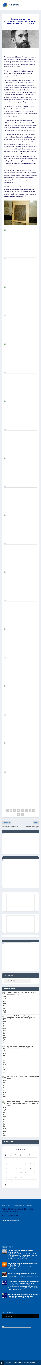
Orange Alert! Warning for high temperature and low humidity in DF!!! (21, 1017)
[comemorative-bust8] (20, 601)
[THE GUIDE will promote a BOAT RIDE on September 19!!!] (4, 1251)
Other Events (27, 1257)
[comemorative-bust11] (20, 544)
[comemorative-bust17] (20, 344)
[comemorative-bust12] (20, 515)
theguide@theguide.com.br (11, 1220)
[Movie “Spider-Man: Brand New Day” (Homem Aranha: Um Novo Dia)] (4, 1274)
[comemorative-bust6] (20, 658)
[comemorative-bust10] (20, 401)
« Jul (5, 1185)
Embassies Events (13, 1286)
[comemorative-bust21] (20, 259)
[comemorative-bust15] (20, 430)
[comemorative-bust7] (20, 629)
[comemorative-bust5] (20, 686)
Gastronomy (33, 1286)
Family (21, 1257)
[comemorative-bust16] (20, 373)
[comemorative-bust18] (20, 230)
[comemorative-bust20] (20, 287)
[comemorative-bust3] (20, 743)
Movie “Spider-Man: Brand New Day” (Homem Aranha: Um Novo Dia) (20, 1047)
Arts (16, 1276)
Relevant (33, 1257)
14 (30, 1168)
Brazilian (26, 1254)
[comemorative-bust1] (20, 225)
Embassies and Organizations (22, 1255)
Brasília (18, 1254)
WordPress (32, 1362)
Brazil (21, 1254)
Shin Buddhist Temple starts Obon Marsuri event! (23, 1077)
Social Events (11, 1258)
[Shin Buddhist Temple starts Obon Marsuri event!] (4, 1283)
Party (23, 1288)
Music (12, 1288)
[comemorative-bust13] (20, 487)
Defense (25, 1298)
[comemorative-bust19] (20, 316)
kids (9, 1288)
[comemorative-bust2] (20, 772)
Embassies (11, 1255)
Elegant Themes (17, 1362)
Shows (32, 1288)
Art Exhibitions (19, 1283)
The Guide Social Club (21, 1258)
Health (9, 1268)
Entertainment (16, 1257)
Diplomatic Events (34, 1254)
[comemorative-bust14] (20, 458)
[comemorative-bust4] (20, 715)
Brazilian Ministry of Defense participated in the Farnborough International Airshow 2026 (23, 1103)
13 (25, 1168)
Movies (36, 1276)
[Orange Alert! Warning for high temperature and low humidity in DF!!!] (4, 1264)
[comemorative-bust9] (20, 572)
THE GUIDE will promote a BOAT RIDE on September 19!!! (21, 993)
